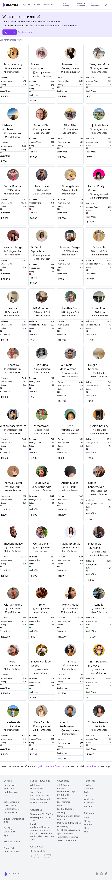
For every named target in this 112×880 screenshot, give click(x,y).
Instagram (89, 788)
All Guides (35, 785)
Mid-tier (88, 824)
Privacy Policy (10, 848)
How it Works (36, 788)
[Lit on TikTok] (106, 873)
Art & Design (63, 785)
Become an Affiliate (39, 795)
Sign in (106, 4)
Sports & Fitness (65, 833)
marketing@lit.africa (40, 827)
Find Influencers (11, 808)
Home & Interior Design (68, 815)
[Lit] (10, 4)
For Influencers (11, 792)
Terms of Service (12, 851)
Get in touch (9, 831)
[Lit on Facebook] (96, 873)
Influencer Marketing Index (14, 820)
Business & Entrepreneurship (66, 790)
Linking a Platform (39, 802)
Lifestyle (61, 819)
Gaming (61, 812)
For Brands (9, 788)
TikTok (87, 792)
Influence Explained (40, 799)
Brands (37, 5)
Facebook (88, 785)
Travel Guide (36, 792)
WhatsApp (89, 799)
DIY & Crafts (63, 794)
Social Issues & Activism (68, 830)
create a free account (56, 766)
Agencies (26, 5)
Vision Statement (12, 841)
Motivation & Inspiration (69, 822)
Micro (87, 821)
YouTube (88, 806)
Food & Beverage (65, 808)
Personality (62, 826)
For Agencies (10, 785)
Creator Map (10, 805)
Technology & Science (67, 837)
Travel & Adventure (66, 840)
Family (60, 805)
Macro (87, 828)
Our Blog (8, 828)
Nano (86, 817)
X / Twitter (89, 802)
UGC (6, 795)
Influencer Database (81, 4)
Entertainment (64, 801)
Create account (25, 32)
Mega (87, 831)
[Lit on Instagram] (101, 873)
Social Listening (65, 4)
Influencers (48, 5)
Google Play (39, 851)
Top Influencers (95, 4)
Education (62, 798)
